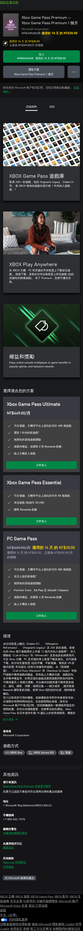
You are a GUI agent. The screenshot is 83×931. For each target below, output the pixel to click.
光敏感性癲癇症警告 (15, 833)
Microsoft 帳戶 (68, 901)
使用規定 (16, 929)
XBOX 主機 (7, 896)
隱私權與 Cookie (63, 924)
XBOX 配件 (61, 896)
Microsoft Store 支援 (14, 906)
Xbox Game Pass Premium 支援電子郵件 (27, 786)
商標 (26, 929)
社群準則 (29, 901)
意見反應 (16, 901)
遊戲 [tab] (52, 106)
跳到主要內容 (9, 2)
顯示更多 (8, 719)
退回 (31, 906)
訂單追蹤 (41, 906)
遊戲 (3, 910)
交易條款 (8, 867)
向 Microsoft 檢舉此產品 (19, 878)
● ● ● (74, 72)
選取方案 (33, 72)
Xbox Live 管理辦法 (14, 862)
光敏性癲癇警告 (47, 901)
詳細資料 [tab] (31, 106)
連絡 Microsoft (41, 924)
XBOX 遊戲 (22, 896)
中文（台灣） (9, 915)
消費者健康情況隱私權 (15, 924)
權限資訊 (8, 847)
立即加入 (41, 465)
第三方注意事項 (41, 929)
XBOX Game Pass (41, 896)
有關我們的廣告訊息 (66, 929)
